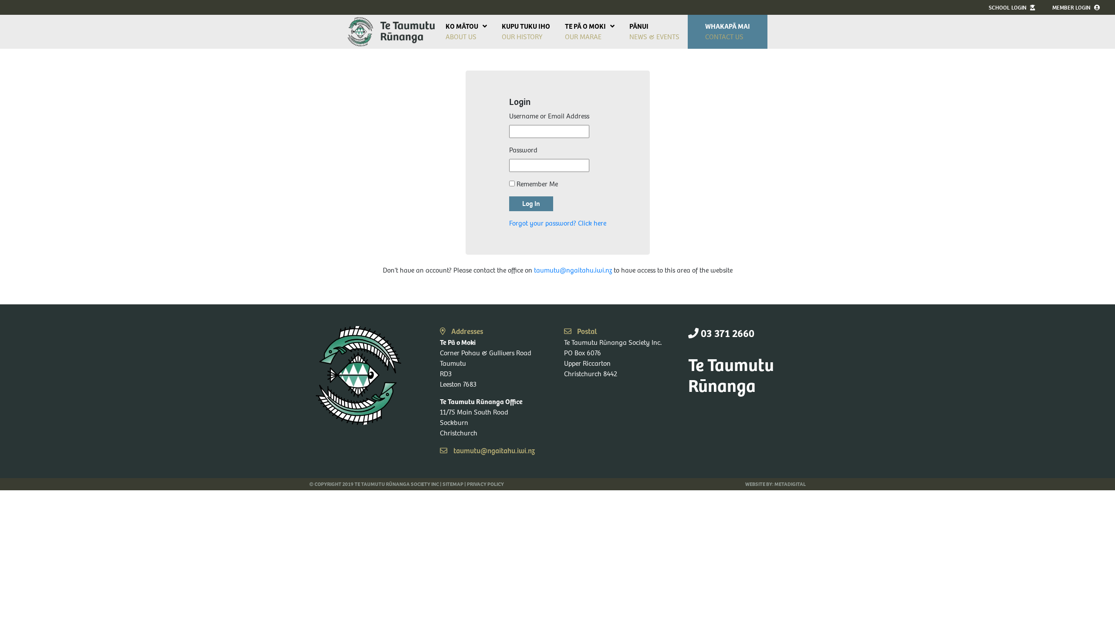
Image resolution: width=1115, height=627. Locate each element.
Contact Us (724, 36)
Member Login (1072, 7)
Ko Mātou (462, 26)
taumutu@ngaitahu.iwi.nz (573, 270)
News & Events (654, 36)
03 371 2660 (726, 333)
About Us (461, 36)
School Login (1008, 7)
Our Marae (583, 36)
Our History (522, 36)
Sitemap (453, 484)
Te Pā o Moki (585, 26)
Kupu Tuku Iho (526, 26)
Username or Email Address (549, 116)
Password (523, 150)
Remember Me (536, 184)
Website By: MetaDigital (775, 484)
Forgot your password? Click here (557, 223)
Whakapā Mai (727, 26)
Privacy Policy (485, 484)
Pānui (639, 26)
